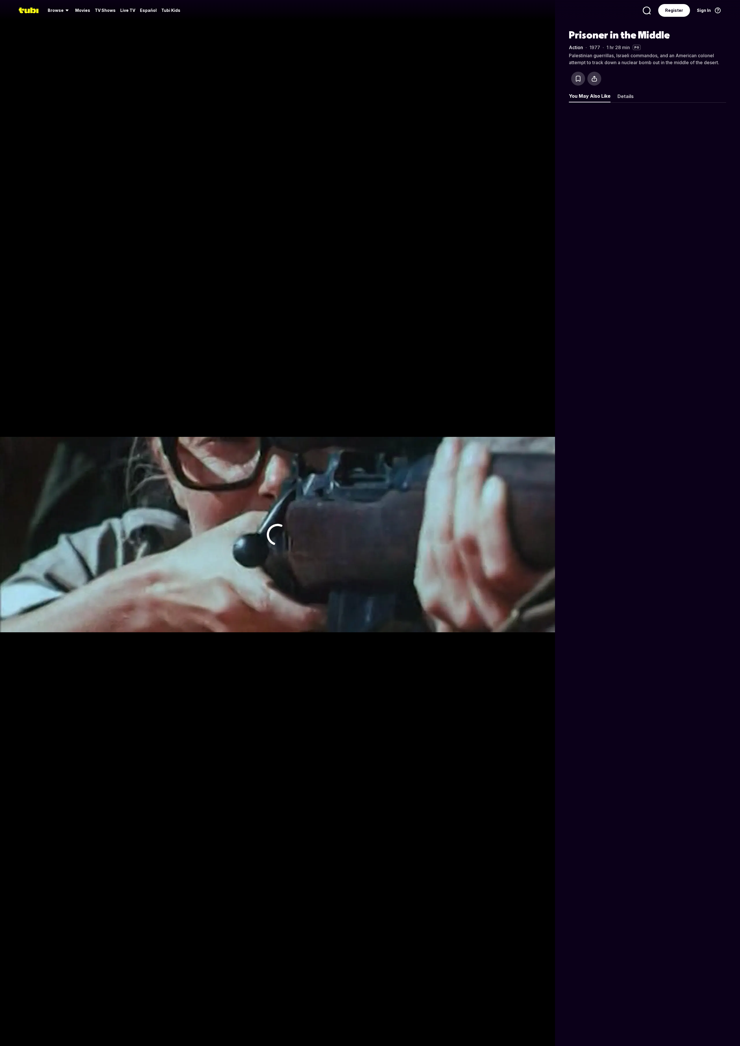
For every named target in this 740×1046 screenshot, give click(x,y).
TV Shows (105, 10)
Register (674, 10)
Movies (82, 10)
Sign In (704, 10)
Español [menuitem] (148, 10)
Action (576, 47)
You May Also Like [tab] (589, 96)
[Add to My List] (578, 79)
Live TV (127, 10)
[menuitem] (59, 10)
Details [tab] (625, 96)
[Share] (594, 79)
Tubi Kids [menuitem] (170, 10)
